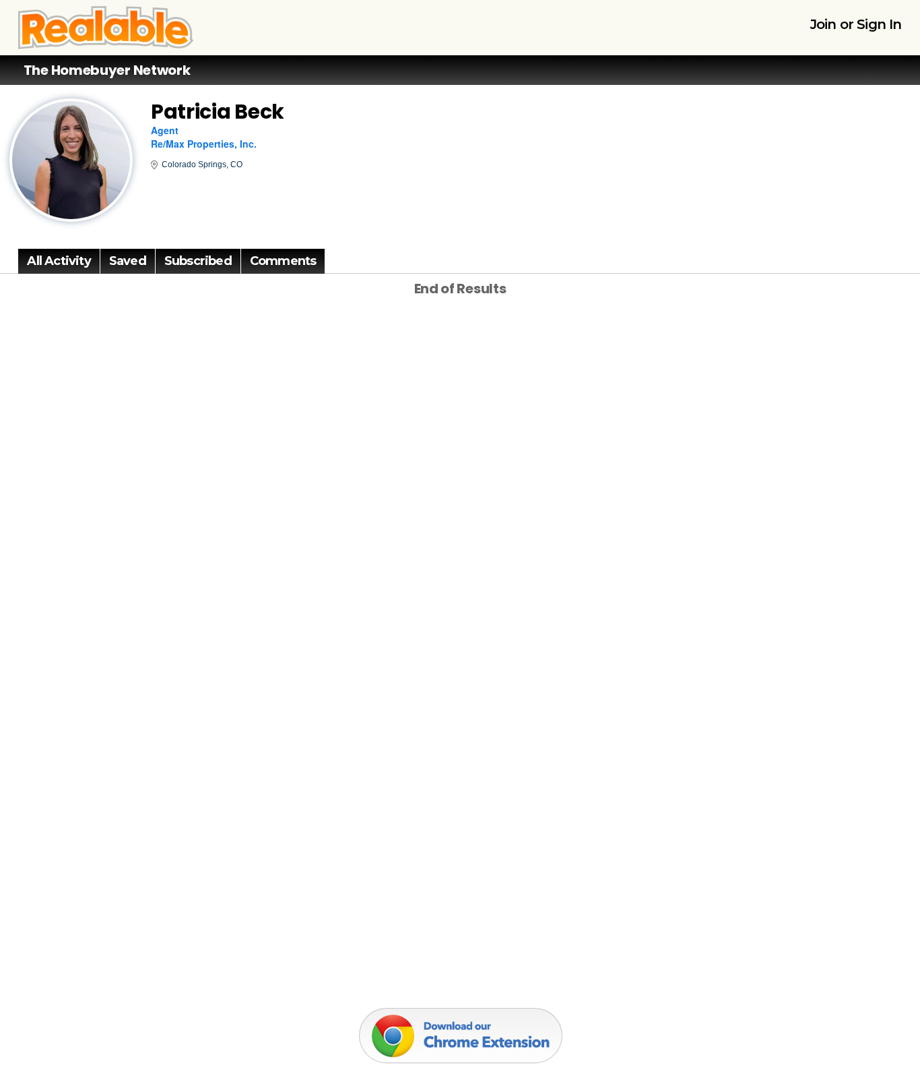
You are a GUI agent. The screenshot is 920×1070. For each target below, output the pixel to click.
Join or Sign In (856, 24)
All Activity (58, 261)
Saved (127, 261)
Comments (283, 261)
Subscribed (198, 261)
